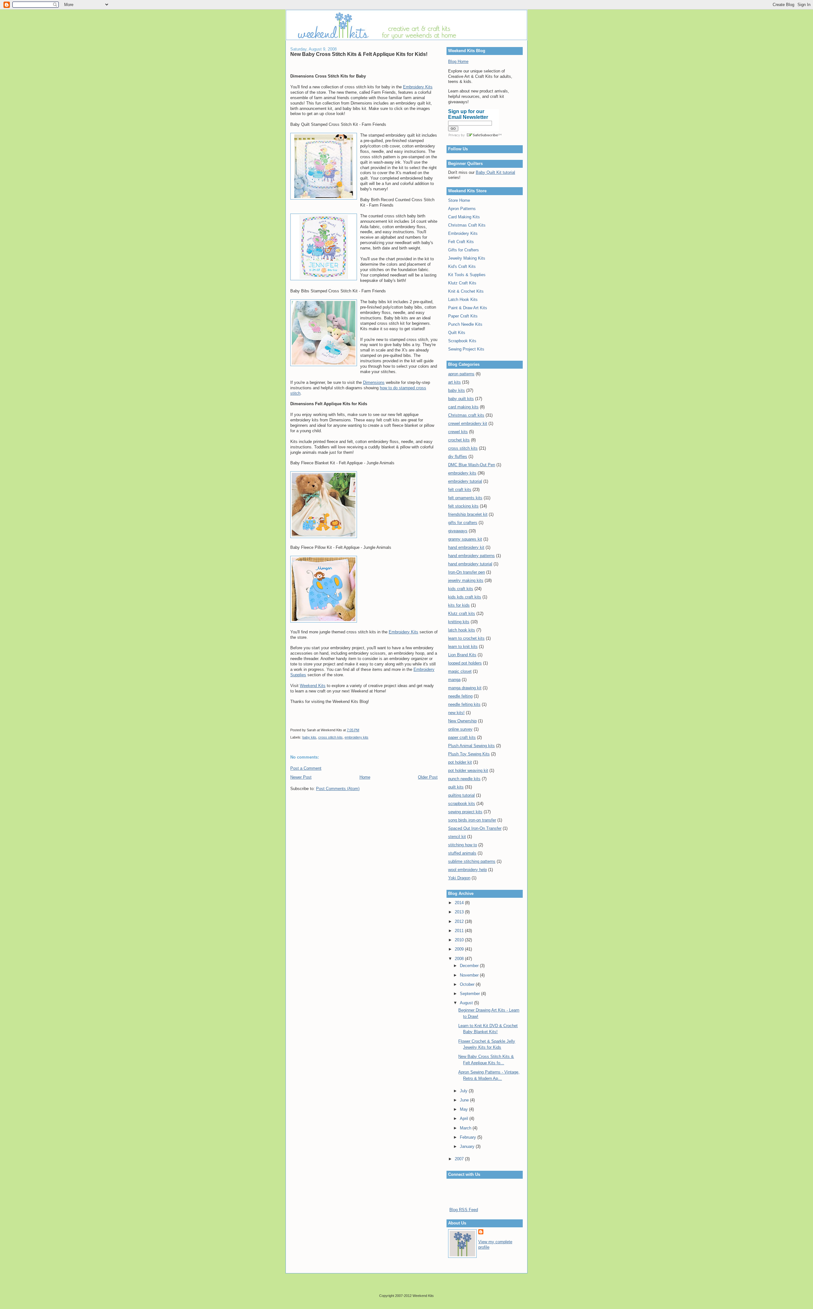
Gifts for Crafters (463, 250)
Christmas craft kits (466, 415)
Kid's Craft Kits (462, 266)
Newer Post (301, 777)
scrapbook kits (461, 803)
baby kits (309, 737)
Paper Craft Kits (463, 316)
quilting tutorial (461, 795)
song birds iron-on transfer (472, 820)
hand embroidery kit (466, 547)
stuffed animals (462, 853)
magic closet (460, 671)
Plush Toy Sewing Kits (469, 754)
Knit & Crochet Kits (466, 291)
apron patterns (461, 374)
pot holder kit (460, 762)
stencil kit (457, 836)
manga (454, 679)
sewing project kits (465, 811)
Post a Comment (305, 768)
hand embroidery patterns (471, 555)
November (470, 975)
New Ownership (462, 721)
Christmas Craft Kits (467, 225)
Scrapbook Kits (462, 340)
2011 (460, 930)
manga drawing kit (464, 687)
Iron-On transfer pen (466, 572)
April (464, 1118)
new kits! (456, 712)
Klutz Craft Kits (462, 283)
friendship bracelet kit (467, 514)
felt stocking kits (463, 506)
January (468, 1146)
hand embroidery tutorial (470, 564)
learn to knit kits (463, 646)
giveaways (457, 530)
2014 (460, 902)
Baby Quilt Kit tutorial (495, 172)
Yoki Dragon (459, 878)
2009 (460, 949)
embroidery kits (356, 737)
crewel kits (458, 431)
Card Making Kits (464, 217)
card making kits (463, 407)
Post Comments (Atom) (337, 788)
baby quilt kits (461, 398)
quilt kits (456, 787)
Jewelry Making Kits (466, 258)
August (467, 1002)
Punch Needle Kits (465, 324)
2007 (460, 1158)
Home (364, 777)
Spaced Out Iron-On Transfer (474, 828)
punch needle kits (464, 778)
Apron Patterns (462, 208)
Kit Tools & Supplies (467, 274)
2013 (460, 912)
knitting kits (458, 621)
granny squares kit (465, 539)
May (464, 1109)
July (464, 1090)
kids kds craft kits (464, 597)
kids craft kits (460, 588)
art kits (454, 382)
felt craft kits (459, 489)
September (470, 993)
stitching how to (462, 844)
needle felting (460, 696)
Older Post (428, 777)
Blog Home (458, 61)
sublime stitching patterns (471, 861)
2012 (460, 921)
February (468, 1137)
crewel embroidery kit (467, 423)
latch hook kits (461, 630)
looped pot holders (465, 663)
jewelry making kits (465, 580)
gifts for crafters (462, 522)
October (468, 984)
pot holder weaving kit (468, 770)
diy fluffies (457, 456)
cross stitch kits (330, 737)
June (465, 1100)
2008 (460, 958)
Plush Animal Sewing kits (471, 745)
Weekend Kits (313, 685)
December (470, 965)
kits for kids (459, 605)
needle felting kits (464, 704)
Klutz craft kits (461, 613)
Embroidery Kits (418, 87)
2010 (460, 939)
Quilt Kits (456, 332)
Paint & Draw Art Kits (467, 307)
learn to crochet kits (466, 638)
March (466, 1128)
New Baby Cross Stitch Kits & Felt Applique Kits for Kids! (358, 54)
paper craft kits (462, 737)
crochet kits (459, 440)
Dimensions (374, 382)
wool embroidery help (467, 869)
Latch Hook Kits (463, 299)
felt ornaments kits (465, 497)
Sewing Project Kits (466, 349)
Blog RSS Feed (463, 1209)
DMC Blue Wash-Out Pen (471, 464)
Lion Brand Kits (462, 654)
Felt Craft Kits (461, 241)
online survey (460, 729)
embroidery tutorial (465, 481)
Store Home (459, 200)
